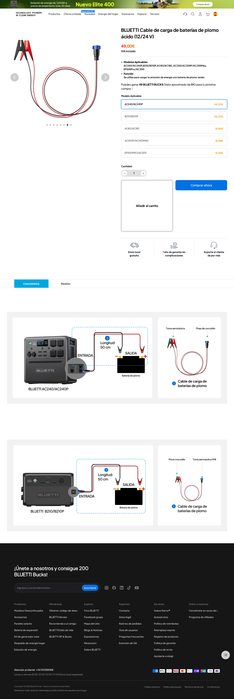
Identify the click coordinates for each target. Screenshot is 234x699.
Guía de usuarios (128, 630)
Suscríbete (90, 587)
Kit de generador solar (26, 636)
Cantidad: (127, 166)
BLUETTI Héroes (58, 617)
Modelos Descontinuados (28, 610)
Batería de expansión (26, 630)
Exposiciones (91, 636)
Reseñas (65, 283)
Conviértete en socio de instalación (204, 610)
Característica (31, 283)
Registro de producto (166, 636)
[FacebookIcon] (114, 587)
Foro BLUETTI (91, 610)
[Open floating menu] (225, 655)
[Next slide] (105, 77)
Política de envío (163, 649)
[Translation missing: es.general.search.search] (193, 14)
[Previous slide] (14, 77)
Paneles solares (23, 623)
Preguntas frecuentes (131, 636)
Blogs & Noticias (93, 630)
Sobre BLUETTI (92, 649)
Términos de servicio (194, 687)
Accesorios (20, 617)
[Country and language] (215, 14)
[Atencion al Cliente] (185, 14)
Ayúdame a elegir (164, 656)
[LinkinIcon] (121, 587)
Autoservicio (161, 617)
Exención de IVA (128, 643)
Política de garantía (165, 643)
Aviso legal (125, 617)
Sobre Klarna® (162, 610)
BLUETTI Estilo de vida (61, 630)
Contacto (124, 610)
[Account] (200, 14)
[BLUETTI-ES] (28, 14)
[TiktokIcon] (129, 587)
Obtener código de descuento (64, 610)
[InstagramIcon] (106, 587)
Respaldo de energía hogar (29, 643)
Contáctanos (213, 687)
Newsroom (90, 643)
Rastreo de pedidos (130, 623)
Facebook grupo (93, 617)
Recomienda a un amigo (62, 623)
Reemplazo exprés (164, 630)
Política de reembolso (166, 623)
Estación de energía (25, 649)
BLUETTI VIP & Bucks (60, 636)
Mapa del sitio (92, 623)
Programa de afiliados (201, 617)
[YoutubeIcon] (136, 587)
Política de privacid (172, 687)
